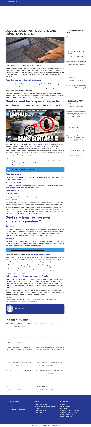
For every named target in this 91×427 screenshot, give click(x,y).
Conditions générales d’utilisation (69, 410)
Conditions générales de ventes (69, 412)
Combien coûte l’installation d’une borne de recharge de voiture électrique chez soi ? (31, 299)
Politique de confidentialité (67, 414)
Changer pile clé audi (41, 410)
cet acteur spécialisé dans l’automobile (38, 144)
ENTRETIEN (66, 3)
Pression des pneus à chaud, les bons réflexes (49, 362)
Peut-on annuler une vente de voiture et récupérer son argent (75, 102)
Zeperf (37, 408)
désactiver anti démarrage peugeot (45, 406)
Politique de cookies (66, 416)
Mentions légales (65, 406)
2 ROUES (41, 3)
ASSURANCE (57, 3)
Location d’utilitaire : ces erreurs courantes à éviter (21, 301)
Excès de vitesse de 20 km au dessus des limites (19, 362)
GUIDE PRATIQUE (76, 3)
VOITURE (48, 3)
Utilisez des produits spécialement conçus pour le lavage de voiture (26, 84)
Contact (62, 404)
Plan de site (63, 408)
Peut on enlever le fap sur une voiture (47, 337)
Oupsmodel (38, 412)
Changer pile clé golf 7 (41, 404)
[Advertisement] (45, 16)
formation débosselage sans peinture (39, 254)
